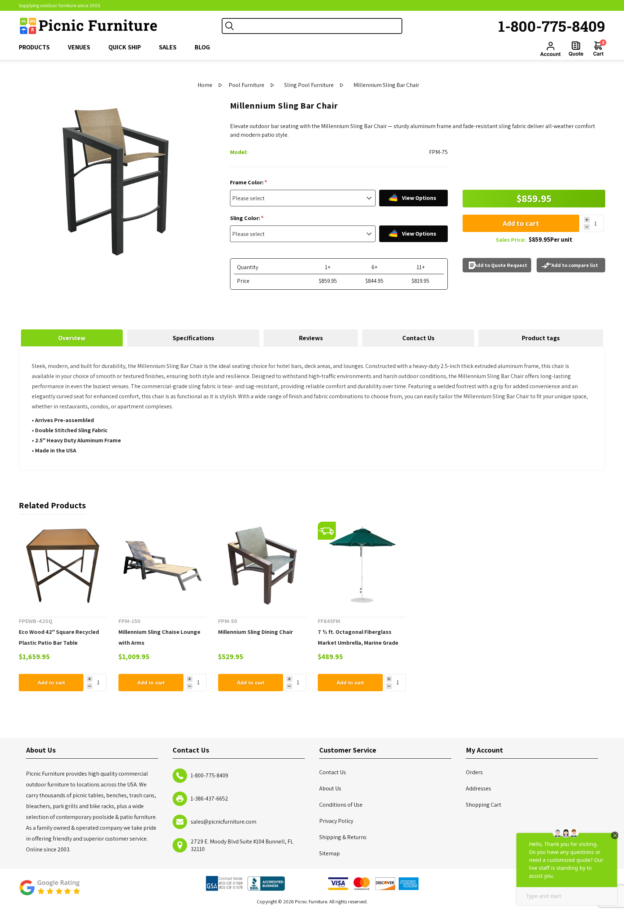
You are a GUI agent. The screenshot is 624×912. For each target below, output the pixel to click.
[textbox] (319, 26)
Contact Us (418, 338)
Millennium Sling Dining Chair (255, 632)
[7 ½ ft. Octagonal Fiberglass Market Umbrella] (362, 566)
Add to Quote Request (500, 265)
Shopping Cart (483, 804)
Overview (72, 338)
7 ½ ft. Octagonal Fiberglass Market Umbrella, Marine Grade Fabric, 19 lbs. (358, 642)
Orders (474, 772)
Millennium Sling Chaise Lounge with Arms (159, 637)
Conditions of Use (341, 804)
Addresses (478, 788)
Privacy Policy (336, 821)
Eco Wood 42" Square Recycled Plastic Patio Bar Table (59, 637)
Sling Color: (245, 218)
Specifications (193, 338)
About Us (330, 788)
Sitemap (329, 853)
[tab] (72, 337)
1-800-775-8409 (551, 26)
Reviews (311, 338)
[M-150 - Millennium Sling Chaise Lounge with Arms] (162, 566)
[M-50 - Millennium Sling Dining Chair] (262, 566)
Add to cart (521, 223)
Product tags (541, 338)
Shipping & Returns (343, 837)
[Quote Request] (576, 48)
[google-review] (49, 891)
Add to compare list (574, 265)
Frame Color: (247, 182)
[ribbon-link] (327, 531)
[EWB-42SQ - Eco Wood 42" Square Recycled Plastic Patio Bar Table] (63, 566)
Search (229, 26)
